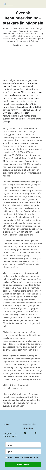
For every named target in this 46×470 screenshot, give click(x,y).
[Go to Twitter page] (35, 433)
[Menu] (40, 4)
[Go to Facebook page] (25, 433)
